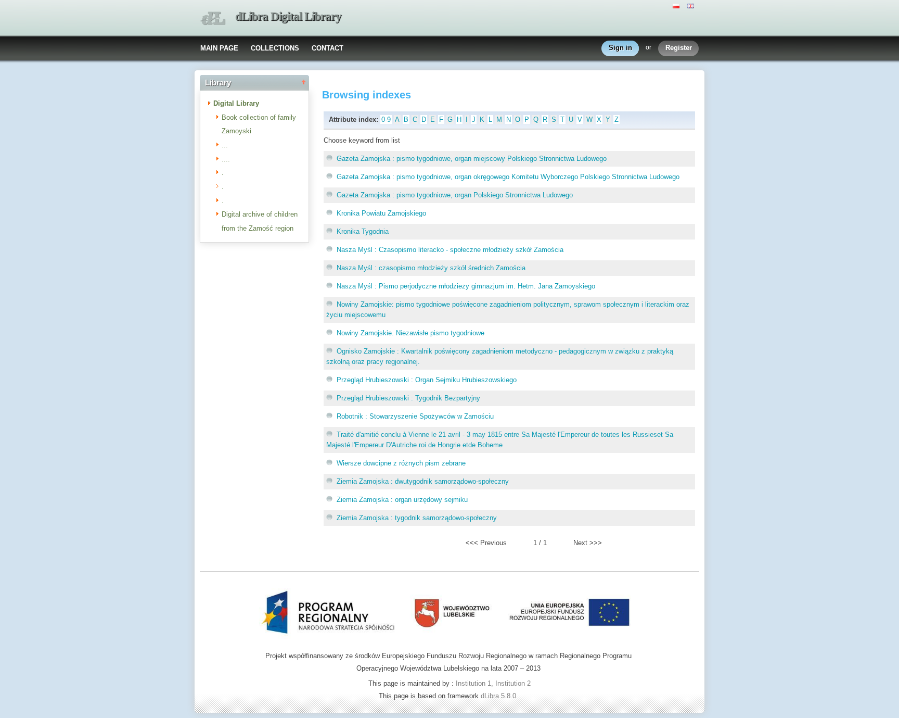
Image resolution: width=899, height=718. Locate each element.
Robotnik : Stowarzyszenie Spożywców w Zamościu (415, 416)
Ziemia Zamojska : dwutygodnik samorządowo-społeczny (423, 481)
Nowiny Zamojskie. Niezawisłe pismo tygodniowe (410, 333)
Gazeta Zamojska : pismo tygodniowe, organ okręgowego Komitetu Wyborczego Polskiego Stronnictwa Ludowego (508, 177)
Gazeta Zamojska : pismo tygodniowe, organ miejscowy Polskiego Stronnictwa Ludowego (472, 158)
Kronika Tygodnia (363, 231)
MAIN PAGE (219, 48)
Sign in (620, 48)
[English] (692, 5)
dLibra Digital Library (288, 16)
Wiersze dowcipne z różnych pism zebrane (401, 463)
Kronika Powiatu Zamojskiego (381, 213)
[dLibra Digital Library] (213, 18)
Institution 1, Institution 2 (493, 683)
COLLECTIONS (275, 48)
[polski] (677, 5)
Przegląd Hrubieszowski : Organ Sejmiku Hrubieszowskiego (427, 380)
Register (678, 48)
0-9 (386, 119)
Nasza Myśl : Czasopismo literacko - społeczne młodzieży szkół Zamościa (450, 250)
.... (226, 159)
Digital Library (236, 103)
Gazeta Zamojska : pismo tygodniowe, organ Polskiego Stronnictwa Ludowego (455, 195)
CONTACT (327, 48)
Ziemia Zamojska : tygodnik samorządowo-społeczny (417, 518)
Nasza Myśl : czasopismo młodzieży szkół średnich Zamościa (431, 268)
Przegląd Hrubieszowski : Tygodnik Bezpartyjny (408, 398)
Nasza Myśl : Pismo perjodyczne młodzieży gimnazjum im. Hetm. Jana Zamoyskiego (466, 286)
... (225, 145)
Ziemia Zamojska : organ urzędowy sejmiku (402, 499)
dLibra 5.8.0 (499, 696)
